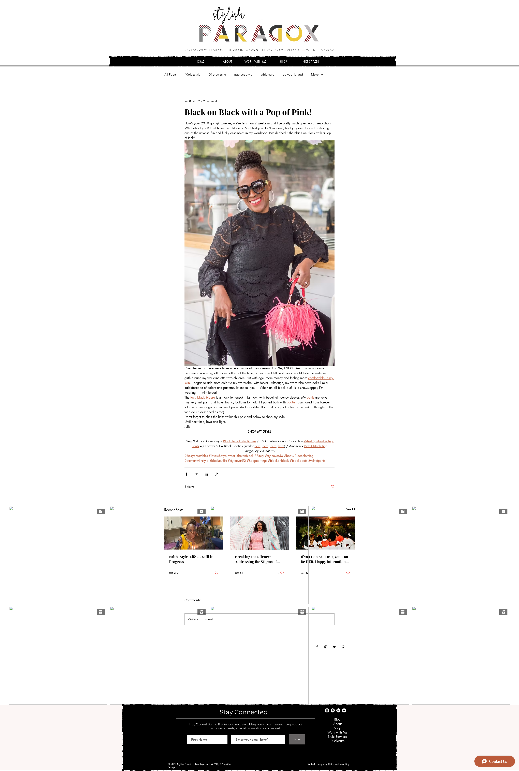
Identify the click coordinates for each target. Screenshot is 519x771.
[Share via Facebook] (186, 474)
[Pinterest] (333, 710)
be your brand (293, 74)
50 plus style (217, 74)
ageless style (243, 74)
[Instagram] (327, 710)
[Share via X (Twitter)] (196, 474)
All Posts (170, 74)
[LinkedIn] (338, 710)
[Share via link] (216, 474)
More (315, 74)
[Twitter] (344, 710)
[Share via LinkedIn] (206, 474)
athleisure (268, 74)
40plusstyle (193, 74)
